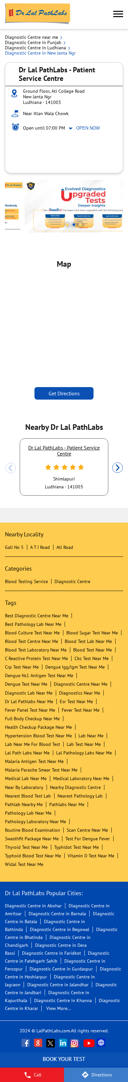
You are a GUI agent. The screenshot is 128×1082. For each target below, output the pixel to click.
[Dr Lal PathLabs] (38, 14)
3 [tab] (80, 224)
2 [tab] (73, 224)
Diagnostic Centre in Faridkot (51, 953)
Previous (10, 468)
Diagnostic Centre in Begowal (59, 929)
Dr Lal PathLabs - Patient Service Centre (64, 450)
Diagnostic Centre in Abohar (33, 906)
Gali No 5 (14, 547)
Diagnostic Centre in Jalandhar (58, 985)
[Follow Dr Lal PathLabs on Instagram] (76, 1043)
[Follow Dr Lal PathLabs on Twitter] (51, 1043)
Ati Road (64, 547)
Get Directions (64, 393)
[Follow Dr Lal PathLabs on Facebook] (26, 1043)
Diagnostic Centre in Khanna (63, 1000)
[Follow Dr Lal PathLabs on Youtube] (89, 1043)
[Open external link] (64, 1064)
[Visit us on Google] (38, 1043)
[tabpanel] (64, 206)
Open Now (88, 128)
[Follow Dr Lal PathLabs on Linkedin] (63, 1043)
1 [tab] (67, 224)
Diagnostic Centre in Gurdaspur (61, 969)
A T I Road (40, 547)
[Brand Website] (101, 1043)
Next (117, 468)
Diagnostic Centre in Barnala (57, 914)
